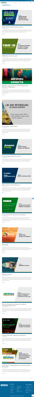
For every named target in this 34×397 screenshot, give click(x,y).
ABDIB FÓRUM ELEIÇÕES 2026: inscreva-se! (12, 27)
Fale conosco (28, 0)
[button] (25, 0)
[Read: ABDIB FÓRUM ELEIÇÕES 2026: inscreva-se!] (17, 17)
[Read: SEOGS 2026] (17, 235)
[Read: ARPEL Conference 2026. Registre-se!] (17, 175)
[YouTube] (31, 0)
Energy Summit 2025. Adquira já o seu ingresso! (14, 335)
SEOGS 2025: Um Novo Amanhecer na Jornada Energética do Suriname (16, 366)
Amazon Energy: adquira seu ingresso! (11, 156)
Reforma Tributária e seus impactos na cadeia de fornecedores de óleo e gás (14, 304)
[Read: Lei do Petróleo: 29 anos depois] (17, 112)
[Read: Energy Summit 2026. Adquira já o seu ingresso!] (17, 205)
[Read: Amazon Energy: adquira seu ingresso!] (17, 146)
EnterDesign (22, 395)
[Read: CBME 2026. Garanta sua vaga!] (17, 46)
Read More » (3, 33)
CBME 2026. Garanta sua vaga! (9, 56)
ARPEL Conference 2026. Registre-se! (11, 185)
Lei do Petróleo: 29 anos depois (9, 126)
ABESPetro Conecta (7, 274)
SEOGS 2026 (5, 244)
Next (31, 378)
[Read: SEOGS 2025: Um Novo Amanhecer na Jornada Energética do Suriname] (17, 355)
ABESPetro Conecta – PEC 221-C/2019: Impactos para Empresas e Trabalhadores (15, 86)
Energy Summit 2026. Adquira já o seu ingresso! (14, 214)
